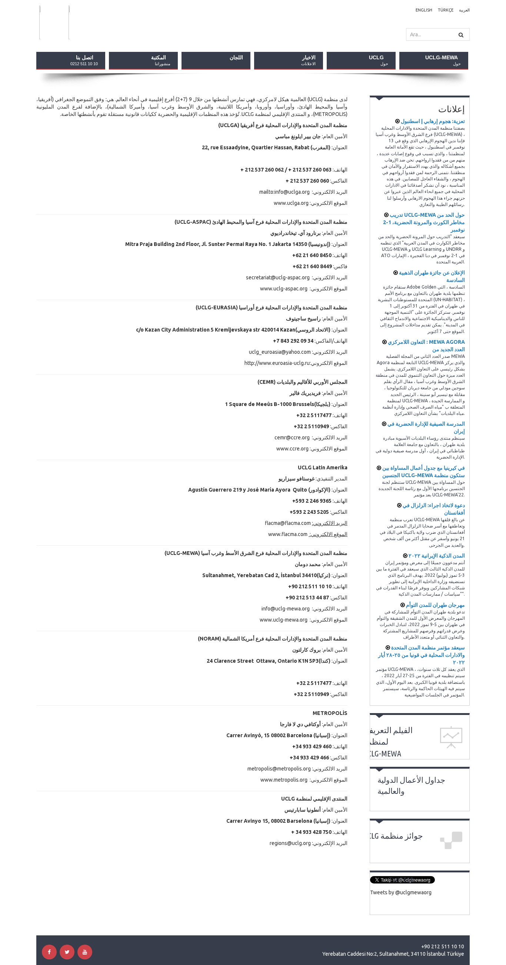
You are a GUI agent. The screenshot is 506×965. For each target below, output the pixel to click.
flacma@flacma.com (288, 523)
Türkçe (445, 10)
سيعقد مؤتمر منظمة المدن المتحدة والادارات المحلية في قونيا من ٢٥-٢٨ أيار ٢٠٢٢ (421, 655)
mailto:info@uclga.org (284, 192)
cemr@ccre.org (292, 437)
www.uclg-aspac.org (283, 289)
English (424, 10)
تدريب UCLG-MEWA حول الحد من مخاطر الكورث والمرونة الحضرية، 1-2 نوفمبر (424, 222)
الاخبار (308, 60)
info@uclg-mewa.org (286, 609)
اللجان (236, 57)
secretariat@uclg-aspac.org (278, 277)
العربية (464, 10)
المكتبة (160, 60)
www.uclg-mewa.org (283, 620)
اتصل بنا (84, 60)
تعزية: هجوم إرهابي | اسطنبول (432, 121)
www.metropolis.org (283, 780)
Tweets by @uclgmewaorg (401, 892)
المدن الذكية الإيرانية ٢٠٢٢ (436, 556)
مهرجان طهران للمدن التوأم (435, 605)
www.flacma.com (287, 534)
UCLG (378, 60)
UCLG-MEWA (443, 60)
